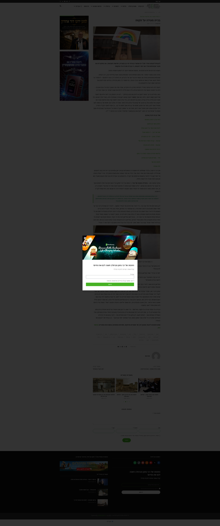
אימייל (132, 274)
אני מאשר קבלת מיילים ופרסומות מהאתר (120, 281)
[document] (110, 263)
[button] (85, 238)
